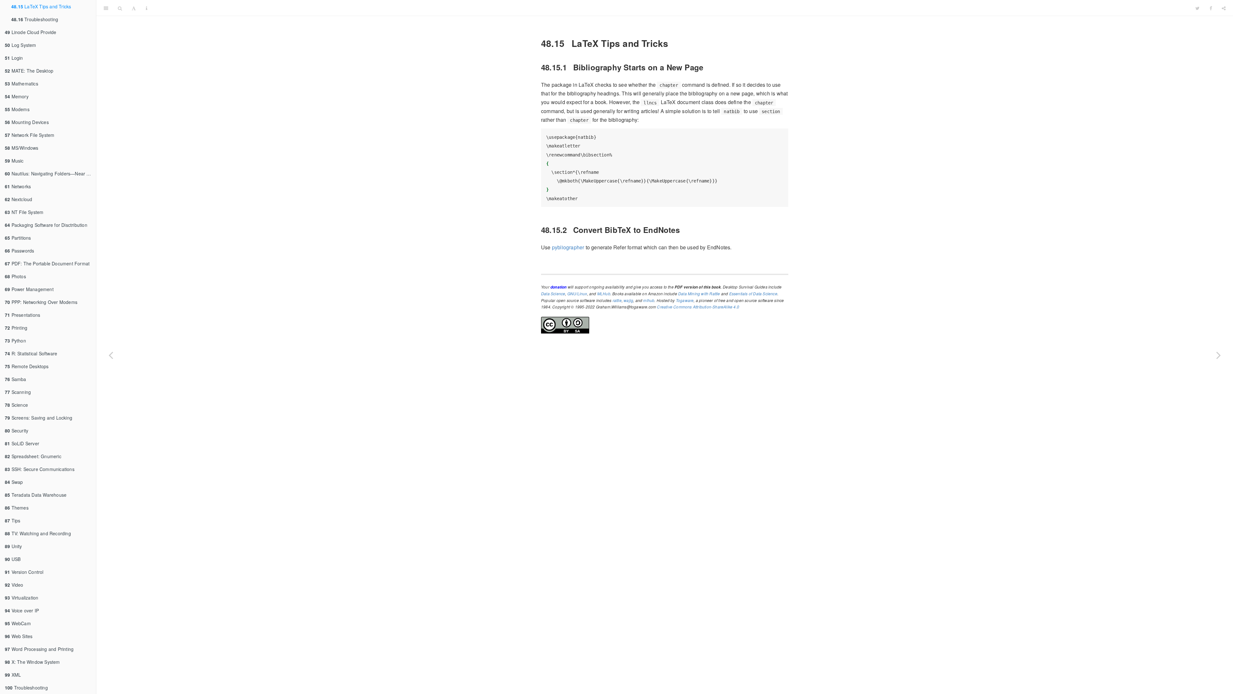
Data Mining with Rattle (699, 293)
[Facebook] (1211, 8)
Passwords (19, 250)
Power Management (29, 289)
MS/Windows (22, 148)
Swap (14, 482)
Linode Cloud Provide (31, 32)
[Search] (120, 8)
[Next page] (1218, 355)
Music (14, 160)
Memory (17, 96)
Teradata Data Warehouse (35, 495)
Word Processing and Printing (39, 649)
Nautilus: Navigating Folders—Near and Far (50, 173)
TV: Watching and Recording (38, 533)
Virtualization (21, 597)
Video (14, 585)
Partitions (18, 238)
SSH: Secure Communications (39, 469)
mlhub (648, 300)
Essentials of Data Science (753, 293)
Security (16, 430)
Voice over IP (22, 610)
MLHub (603, 293)
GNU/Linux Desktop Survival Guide (671, 8)
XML (13, 675)
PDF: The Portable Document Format (47, 263)
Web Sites (18, 636)
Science (16, 405)
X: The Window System (32, 662)
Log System (20, 45)
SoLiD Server (22, 443)
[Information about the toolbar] (146, 8)
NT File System (24, 212)
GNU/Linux (577, 293)
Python (15, 340)
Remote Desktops (27, 366)
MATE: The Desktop (29, 70)
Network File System (29, 135)
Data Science (553, 293)
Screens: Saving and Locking (38, 417)
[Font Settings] (134, 8)
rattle (617, 300)
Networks (18, 186)
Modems (17, 109)
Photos (15, 276)
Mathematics (21, 83)
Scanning (18, 392)
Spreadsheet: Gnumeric (33, 456)
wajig (628, 300)
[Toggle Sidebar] (106, 8)
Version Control (24, 572)
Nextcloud (18, 199)
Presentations (22, 315)
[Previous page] (110, 355)
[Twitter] (1197, 8)
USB (13, 559)
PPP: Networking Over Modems (41, 302)
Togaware (685, 300)
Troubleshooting (34, 19)
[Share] (1223, 8)
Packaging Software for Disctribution (46, 225)
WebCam (18, 623)
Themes (17, 507)
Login (14, 58)
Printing (16, 328)
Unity (13, 546)
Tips (12, 520)
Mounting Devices (27, 122)
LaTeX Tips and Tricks (41, 6)
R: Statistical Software (31, 353)
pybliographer (568, 247)
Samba (15, 379)
